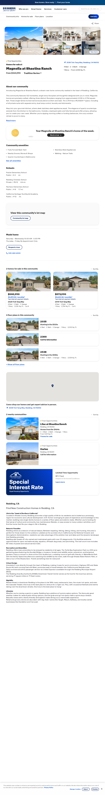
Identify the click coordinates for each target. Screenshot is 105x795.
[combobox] (90, 9)
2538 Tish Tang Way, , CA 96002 (83, 62)
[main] (52, 407)
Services (47, 9)
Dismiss (95, 789)
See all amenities (13, 161)
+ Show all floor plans (15, 364)
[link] (24, 41)
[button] (93, 16)
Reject (86, 789)
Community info (12, 16)
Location (49, 16)
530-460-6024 (14, 253)
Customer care (60, 9)
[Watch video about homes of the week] (21, 132)
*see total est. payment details (18, 298)
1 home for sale (46, 436)
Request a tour (14, 247)
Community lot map (20, 218)
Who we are (23, 9)
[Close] (101, 789)
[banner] (52, 2)
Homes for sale (27, 16)
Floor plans (39, 16)
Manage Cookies (75, 789)
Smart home (36, 9)
